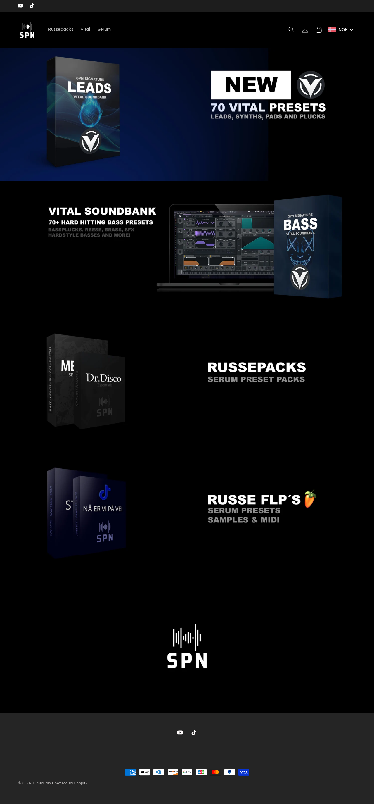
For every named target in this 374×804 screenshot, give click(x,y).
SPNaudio (42, 783)
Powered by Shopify (69, 783)
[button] (291, 30)
